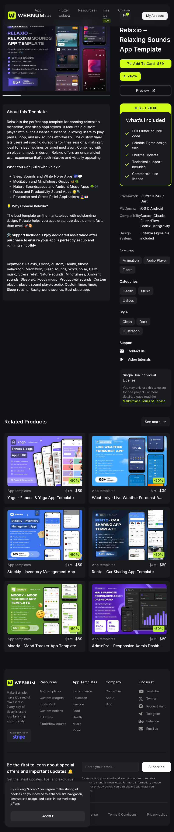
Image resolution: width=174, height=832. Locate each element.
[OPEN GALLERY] (56, 55)
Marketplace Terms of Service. (144, 401)
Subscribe (157, 767)
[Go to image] (12, 95)
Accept (47, 816)
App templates (19, 491)
